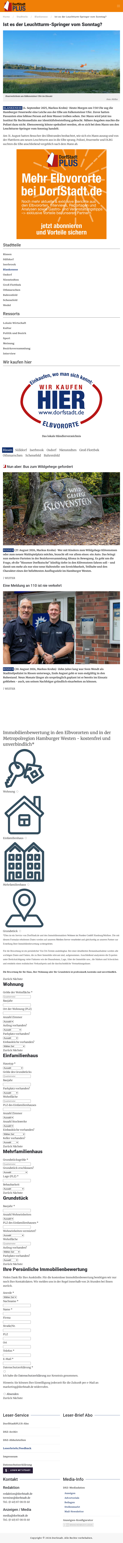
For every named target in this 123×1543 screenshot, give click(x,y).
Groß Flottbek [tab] (89, 450)
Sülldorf (8, 259)
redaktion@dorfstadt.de (17, 1493)
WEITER (10, 578)
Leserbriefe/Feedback (17, 1448)
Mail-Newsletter (74, 1511)
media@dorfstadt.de (15, 1515)
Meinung (8, 343)
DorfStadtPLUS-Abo (16, 1423)
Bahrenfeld (10, 295)
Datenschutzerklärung (32, 1375)
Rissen (7, 254)
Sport (6, 338)
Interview (9, 353)
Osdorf (7, 274)
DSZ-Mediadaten (74, 1487)
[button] (118, 6)
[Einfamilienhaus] (25, 838)
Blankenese (10, 269)
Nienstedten (11, 279)
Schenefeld (10, 300)
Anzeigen (69, 1493)
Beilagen (69, 1502)
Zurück (7, 979)
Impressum (10, 1456)
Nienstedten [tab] (67, 450)
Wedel (7, 305)
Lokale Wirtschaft (14, 323)
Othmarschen (11, 290)
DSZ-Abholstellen (14, 1440)
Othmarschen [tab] (12, 455)
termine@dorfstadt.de (16, 1497)
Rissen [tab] (7, 450)
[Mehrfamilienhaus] (28, 884)
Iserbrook (9, 264)
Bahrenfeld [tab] (52, 455)
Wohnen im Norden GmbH (80, 935)
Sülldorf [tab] (21, 450)
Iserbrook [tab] (37, 450)
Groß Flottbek (12, 284)
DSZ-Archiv (10, 1431)
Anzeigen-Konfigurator (78, 1520)
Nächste (18, 979)
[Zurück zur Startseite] (14, 6)
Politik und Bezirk (14, 333)
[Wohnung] (17, 791)
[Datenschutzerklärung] (4, 1371)
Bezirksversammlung (16, 348)
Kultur (7, 328)
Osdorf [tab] (51, 450)
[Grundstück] (19, 931)
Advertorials (71, 1498)
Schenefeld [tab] (33, 455)
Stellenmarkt (72, 1507)
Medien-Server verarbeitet (68, 939)
